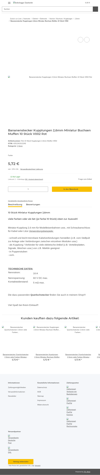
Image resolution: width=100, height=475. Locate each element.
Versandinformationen (16, 392)
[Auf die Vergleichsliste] (80, 39)
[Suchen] (95, 9)
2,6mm (20, 146)
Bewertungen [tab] (33, 204)
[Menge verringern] (10, 189)
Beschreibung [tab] (15, 204)
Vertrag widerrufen (20, 462)
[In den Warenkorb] (10, 33)
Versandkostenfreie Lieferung (31, 169)
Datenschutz (42, 387)
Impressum (41, 400)
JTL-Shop (87, 472)
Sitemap (40, 396)
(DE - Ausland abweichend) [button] (34, 179)
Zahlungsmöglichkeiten (17, 387)
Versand (37, 465)
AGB (39, 392)
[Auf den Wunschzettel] (87, 39)
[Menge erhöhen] (45, 189)
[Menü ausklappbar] (9, 2)
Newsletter (12, 396)
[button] (72, 2)
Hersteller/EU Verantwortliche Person (20, 201)
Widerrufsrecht (43, 405)
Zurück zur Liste (15, 19)
